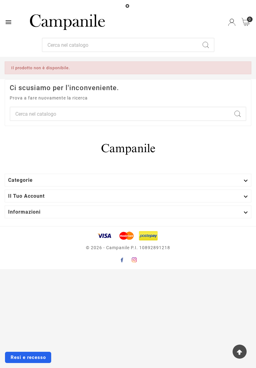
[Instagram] (134, 259)
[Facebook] (121, 259)
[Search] (206, 44)
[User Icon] (231, 22)
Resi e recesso (28, 357)
